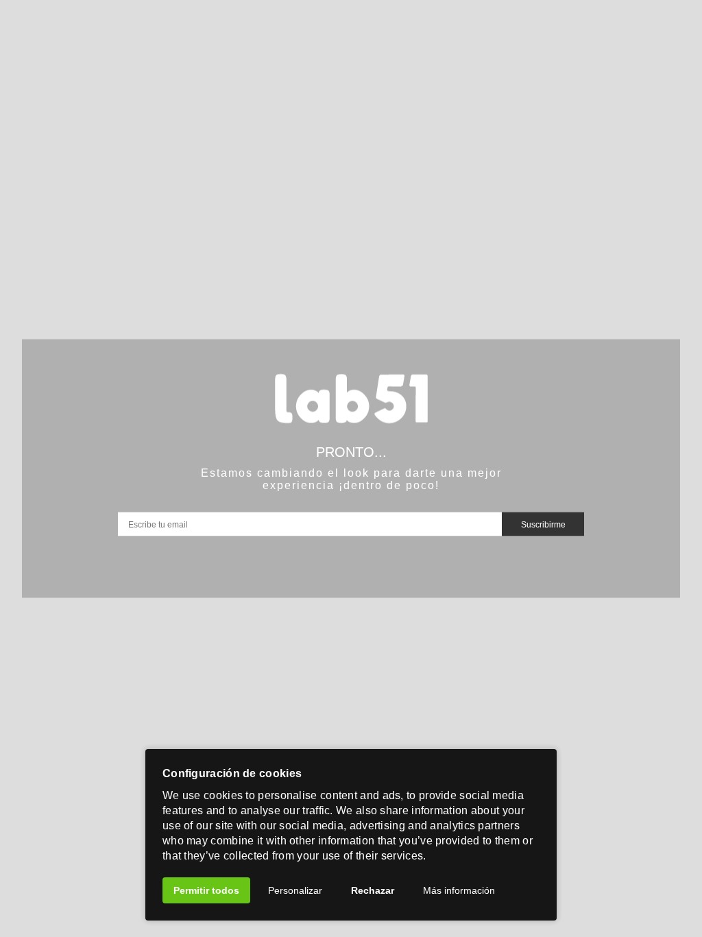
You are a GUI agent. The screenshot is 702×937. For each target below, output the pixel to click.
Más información (459, 890)
